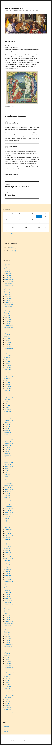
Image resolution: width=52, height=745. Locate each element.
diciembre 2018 (8, 438)
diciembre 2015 (8, 506)
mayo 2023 (7, 338)
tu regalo (11, 247)
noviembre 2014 (8, 531)
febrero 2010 (7, 640)
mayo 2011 (7, 611)
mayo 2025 (7, 292)
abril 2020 (7, 407)
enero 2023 (7, 346)
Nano (8, 106)
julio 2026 (7, 266)
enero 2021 (7, 390)
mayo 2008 (7, 680)
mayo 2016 (7, 497)
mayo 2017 (7, 474)
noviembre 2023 (8, 327)
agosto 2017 (7, 468)
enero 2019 (7, 436)
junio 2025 (7, 290)
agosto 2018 (7, 445)
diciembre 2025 (8, 279)
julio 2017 (7, 470)
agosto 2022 (7, 355)
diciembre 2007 (8, 690)
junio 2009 (7, 655)
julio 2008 (7, 676)
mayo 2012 (7, 588)
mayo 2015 (7, 520)
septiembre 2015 (8, 512)
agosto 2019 (7, 422)
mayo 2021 (7, 382)
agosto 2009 (7, 651)
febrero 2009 (7, 663)
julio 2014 (7, 539)
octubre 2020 (8, 396)
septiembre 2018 (8, 443)
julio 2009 (7, 653)
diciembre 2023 (8, 325)
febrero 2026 (7, 275)
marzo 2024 (7, 319)
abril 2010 (7, 636)
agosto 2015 (7, 514)
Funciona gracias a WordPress (20, 741)
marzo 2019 (7, 432)
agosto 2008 (7, 674)
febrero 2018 (7, 457)
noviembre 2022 (8, 350)
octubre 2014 (7, 533)
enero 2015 (7, 527)
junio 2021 (7, 380)
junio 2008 (7, 678)
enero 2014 (7, 550)
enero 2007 (7, 711)
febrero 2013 (7, 571)
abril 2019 (7, 430)
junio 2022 (7, 359)
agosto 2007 (7, 697)
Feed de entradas (9, 728)
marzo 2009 (7, 661)
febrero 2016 (7, 503)
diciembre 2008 (8, 667)
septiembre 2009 (9, 650)
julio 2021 (7, 378)
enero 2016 (7, 504)
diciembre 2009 (8, 644)
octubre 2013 (7, 556)
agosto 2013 (7, 560)
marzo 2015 (7, 524)
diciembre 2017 (8, 460)
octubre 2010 (7, 625)
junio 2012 (7, 587)
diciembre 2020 (8, 392)
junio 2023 (7, 336)
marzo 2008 (7, 684)
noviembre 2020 (8, 394)
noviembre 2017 (8, 462)
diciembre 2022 (8, 348)
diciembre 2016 (8, 483)
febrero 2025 (7, 298)
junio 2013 (7, 564)
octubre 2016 (7, 487)
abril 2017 (7, 476)
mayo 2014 (7, 543)
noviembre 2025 (8, 281)
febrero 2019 (7, 434)
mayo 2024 (7, 315)
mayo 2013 (7, 566)
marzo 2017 (7, 478)
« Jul (12, 233)
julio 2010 (7, 630)
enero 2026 (7, 277)
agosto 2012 (7, 583)
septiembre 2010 (8, 627)
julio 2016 (7, 493)
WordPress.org (8, 732)
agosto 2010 (7, 629)
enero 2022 (7, 369)
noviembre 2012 (8, 577)
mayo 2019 (7, 428)
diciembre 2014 (8, 529)
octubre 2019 (7, 418)
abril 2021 (7, 384)
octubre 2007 (8, 694)
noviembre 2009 (8, 646)
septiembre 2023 (8, 331)
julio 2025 (7, 289)
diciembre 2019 (8, 415)
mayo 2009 (7, 657)
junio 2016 (7, 495)
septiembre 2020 (9, 397)
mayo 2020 (7, 405)
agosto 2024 (7, 310)
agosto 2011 (7, 606)
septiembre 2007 (8, 695)
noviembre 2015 (8, 508)
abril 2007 (7, 705)
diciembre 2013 (8, 552)
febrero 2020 (7, 411)
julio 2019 (7, 424)
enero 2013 (7, 573)
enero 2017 (7, 482)
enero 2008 (7, 688)
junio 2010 (7, 632)
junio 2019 (7, 426)
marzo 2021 (7, 386)
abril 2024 (7, 317)
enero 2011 (7, 619)
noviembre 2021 (8, 373)
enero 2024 (7, 323)
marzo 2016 (7, 501)
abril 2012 (7, 590)
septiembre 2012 (8, 581)
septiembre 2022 (9, 354)
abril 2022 (7, 363)
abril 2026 (7, 271)
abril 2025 (7, 294)
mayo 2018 (7, 451)
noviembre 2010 (8, 623)
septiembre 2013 (8, 558)
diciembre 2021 (8, 371)
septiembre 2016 (8, 489)
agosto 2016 (7, 491)
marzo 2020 (7, 409)
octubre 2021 (7, 375)
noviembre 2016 (8, 485)
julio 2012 (7, 585)
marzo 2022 (7, 365)
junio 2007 (7, 701)
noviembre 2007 (8, 692)
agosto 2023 (7, 333)
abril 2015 (7, 522)
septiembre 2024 (9, 308)
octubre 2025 (8, 283)
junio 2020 (7, 403)
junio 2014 (7, 541)
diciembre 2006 (8, 713)
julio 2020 (7, 401)
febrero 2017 (7, 480)
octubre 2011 (7, 602)
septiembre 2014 (8, 535)
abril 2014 (7, 545)
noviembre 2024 (8, 304)
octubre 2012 (7, 579)
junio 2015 (7, 518)
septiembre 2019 (8, 420)
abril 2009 (7, 659)
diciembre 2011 (8, 598)
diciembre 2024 (8, 302)
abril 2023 (7, 340)
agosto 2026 (7, 264)
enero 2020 (7, 413)
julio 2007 (7, 699)
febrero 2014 (7, 548)
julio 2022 (7, 357)
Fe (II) (14, 251)
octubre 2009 (8, 648)
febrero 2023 (7, 344)
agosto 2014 (7, 537)
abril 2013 (7, 567)
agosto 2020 (7, 399)
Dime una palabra (14, 8)
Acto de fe (15, 249)
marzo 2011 (7, 615)
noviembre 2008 (8, 669)
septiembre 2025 (9, 285)
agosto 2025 (7, 287)
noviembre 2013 (8, 554)
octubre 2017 (7, 464)
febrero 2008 (7, 686)
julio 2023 (7, 334)
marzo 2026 (7, 273)
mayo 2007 (7, 703)
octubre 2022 (8, 352)
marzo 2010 (7, 638)
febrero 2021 (7, 388)
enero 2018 (7, 459)
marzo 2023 (7, 342)
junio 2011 (7, 609)
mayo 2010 (7, 634)
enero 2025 (7, 300)
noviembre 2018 (8, 439)
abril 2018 (7, 453)
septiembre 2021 (8, 376)
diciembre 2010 (8, 621)
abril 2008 (7, 682)
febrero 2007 (7, 709)
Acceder (6, 726)
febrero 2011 (7, 617)
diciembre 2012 (8, 575)
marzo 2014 (7, 546)
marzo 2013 (7, 569)
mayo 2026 (7, 269)
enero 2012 (7, 596)
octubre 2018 (7, 441)
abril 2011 (6, 613)
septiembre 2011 (8, 604)
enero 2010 (7, 642)
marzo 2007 (7, 707)
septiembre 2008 (9, 673)
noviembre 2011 (8, 600)
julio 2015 (7, 516)
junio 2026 (7, 268)
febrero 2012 (7, 594)
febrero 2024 (7, 321)
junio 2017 (7, 472)
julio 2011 (6, 608)
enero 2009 (7, 665)
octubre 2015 (7, 510)
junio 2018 (7, 449)
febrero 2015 (7, 525)
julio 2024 (7, 312)
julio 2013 (7, 562)
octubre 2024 (8, 306)
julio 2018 (7, 447)
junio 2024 (7, 313)
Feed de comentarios (10, 730)
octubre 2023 (8, 329)
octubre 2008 (8, 671)
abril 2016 (7, 499)
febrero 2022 (7, 367)
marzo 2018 (7, 455)
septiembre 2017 (8, 466)
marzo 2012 (7, 592)
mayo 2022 (7, 361)
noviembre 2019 (8, 417)
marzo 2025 (7, 296)
